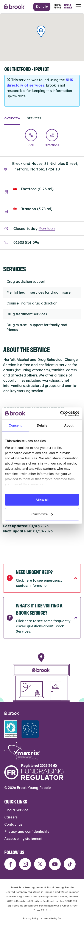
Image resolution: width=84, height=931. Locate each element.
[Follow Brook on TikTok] (70, 864)
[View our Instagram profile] (25, 864)
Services (34, 118)
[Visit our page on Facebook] (10, 864)
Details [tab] (42, 425)
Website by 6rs (52, 918)
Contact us (13, 824)
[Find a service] (68, 7)
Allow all (42, 500)
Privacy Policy (30, 918)
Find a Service (16, 810)
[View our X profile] (40, 864)
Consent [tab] (15, 425)
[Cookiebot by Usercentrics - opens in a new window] (60, 413)
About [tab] (69, 425)
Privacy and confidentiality (26, 831)
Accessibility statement (23, 838)
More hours (47, 228)
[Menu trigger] (78, 6)
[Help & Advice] (57, 7)
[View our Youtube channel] (55, 864)
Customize (39, 514)
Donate (42, 6)
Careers (10, 817)
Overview (12, 118)
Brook (14, 7)
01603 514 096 (26, 242)
